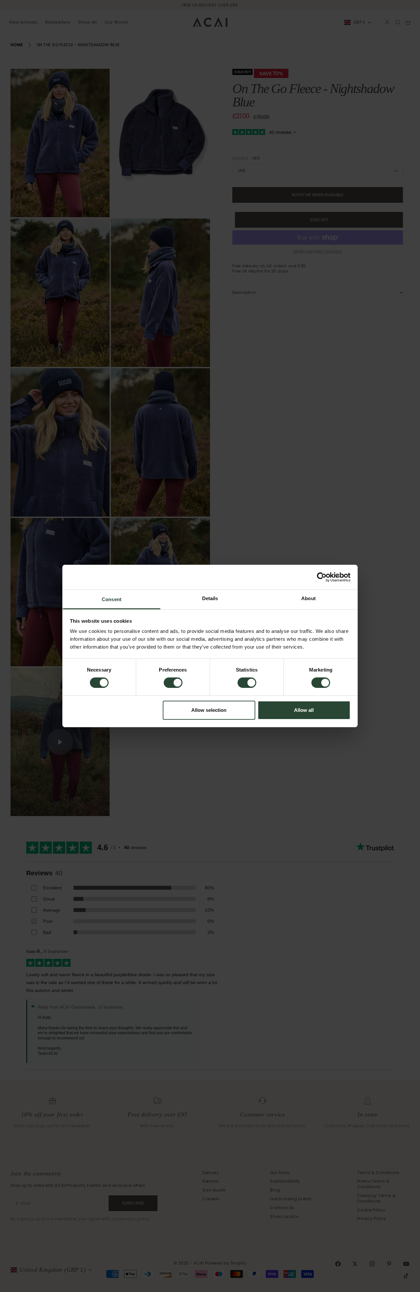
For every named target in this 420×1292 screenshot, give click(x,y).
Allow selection (208, 710)
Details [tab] (210, 598)
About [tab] (308, 598)
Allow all (304, 710)
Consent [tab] (111, 599)
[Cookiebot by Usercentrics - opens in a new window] (321, 577)
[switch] (173, 682)
